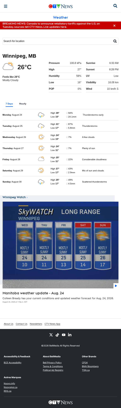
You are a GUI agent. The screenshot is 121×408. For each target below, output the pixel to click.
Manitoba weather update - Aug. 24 (33, 293)
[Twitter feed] (51, 335)
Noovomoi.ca (10, 387)
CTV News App (52, 323)
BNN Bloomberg (90, 366)
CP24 (85, 362)
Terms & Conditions (53, 366)
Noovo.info (9, 383)
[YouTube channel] (64, 335)
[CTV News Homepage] (60, 6)
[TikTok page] (57, 335)
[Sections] (6, 6)
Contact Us (21, 323)
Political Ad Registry (53, 370)
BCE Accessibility (12, 362)
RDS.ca (7, 391)
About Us (8, 323)
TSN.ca (86, 370)
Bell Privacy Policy (52, 362)
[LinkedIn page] (70, 335)
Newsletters (36, 323)
